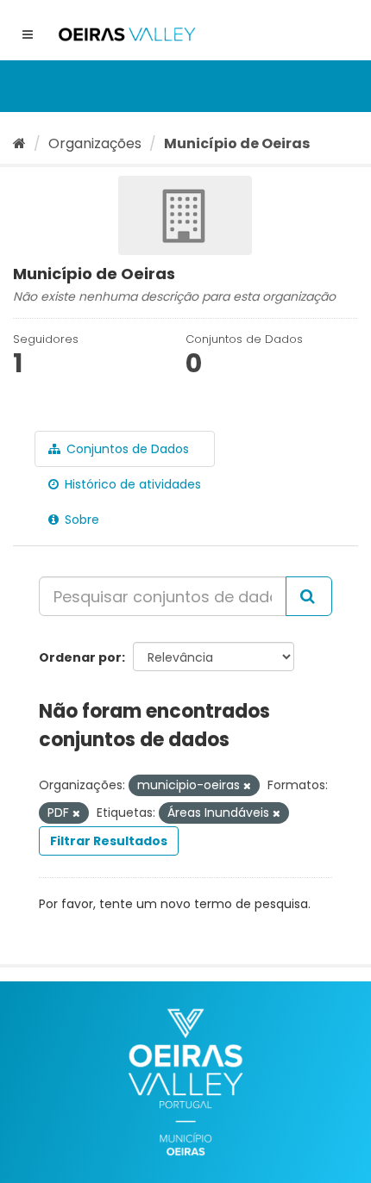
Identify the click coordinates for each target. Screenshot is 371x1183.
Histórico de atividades (131, 484)
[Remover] (247, 786)
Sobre (80, 519)
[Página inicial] (19, 143)
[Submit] (309, 596)
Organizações (94, 143)
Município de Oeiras (237, 143)
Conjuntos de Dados (126, 449)
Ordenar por (80, 657)
